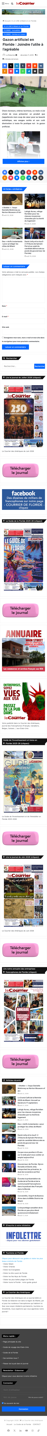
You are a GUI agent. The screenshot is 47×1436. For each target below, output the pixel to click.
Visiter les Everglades (11, 1270)
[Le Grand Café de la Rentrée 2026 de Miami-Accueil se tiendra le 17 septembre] (9, 1101)
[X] (10, 65)
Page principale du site (12, 1342)
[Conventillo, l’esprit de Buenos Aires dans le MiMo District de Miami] (9, 1199)
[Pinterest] (28, 65)
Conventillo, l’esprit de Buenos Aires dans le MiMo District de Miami (31, 1198)
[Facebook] (4, 65)
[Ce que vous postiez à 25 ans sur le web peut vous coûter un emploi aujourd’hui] (9, 1155)
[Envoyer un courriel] (16, 55)
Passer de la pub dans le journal (15, 1364)
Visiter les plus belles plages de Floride (18, 1280)
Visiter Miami (8, 1264)
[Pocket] (10, 71)
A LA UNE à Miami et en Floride (24, 21)
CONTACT (37, 1424)
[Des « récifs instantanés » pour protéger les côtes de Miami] (12, 233)
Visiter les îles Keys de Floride (15, 1276)
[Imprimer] (40, 71)
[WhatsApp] (22, 71)
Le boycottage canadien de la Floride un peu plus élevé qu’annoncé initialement (30, 1210)
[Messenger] (16, 71)
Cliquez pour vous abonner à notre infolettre (19, 1376)
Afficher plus (23, 161)
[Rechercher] (12, 4)
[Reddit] (34, 65)
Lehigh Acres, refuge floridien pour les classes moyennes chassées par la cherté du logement (34, 216)
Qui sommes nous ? (11, 1358)
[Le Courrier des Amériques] (25, 3)
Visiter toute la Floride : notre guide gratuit (20, 1282)
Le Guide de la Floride (22, 1424)
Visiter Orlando (9, 1267)
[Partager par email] (34, 71)
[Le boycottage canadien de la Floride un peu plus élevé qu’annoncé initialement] (9, 1211)
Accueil (7, 21)
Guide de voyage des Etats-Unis (16, 1347)
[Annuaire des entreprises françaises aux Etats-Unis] (23, 12)
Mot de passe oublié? (35, 1397)
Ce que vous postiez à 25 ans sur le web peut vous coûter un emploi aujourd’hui (31, 1154)
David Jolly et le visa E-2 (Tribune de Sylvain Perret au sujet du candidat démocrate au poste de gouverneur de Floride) (31, 1140)
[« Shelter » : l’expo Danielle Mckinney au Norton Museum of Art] (12, 199)
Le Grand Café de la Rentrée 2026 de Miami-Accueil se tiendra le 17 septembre (29, 1100)
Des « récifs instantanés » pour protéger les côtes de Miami (12, 243)
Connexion (23, 1409)
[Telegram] (28, 71)
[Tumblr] (22, 65)
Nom (4, 306)
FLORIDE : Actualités (12, 30)
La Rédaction (10, 55)
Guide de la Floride (10, 1353)
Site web (5, 327)
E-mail (5, 317)
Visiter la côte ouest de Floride (15, 1273)
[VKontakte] (40, 65)
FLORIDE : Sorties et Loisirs (14, 34)
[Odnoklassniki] (4, 71)
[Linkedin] (16, 65)
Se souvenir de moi (11, 1403)
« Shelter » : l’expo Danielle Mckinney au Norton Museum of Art (11, 209)
